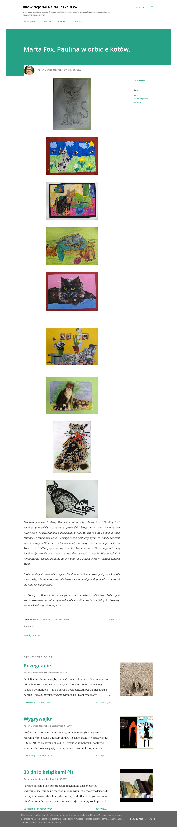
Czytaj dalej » (103, 702)
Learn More (138, 819)
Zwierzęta (78, 21)
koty (135, 95)
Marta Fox (138, 102)
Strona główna (30, 21)
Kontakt (62, 21)
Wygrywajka (38, 719)
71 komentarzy (44, 755)
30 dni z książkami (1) (48, 772)
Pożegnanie (37, 665)
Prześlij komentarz (33, 635)
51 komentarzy (44, 809)
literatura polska (141, 98)
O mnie (47, 21)
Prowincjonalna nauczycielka (50, 7)
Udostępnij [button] (139, 80)
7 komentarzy (44, 702)
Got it (152, 819)
